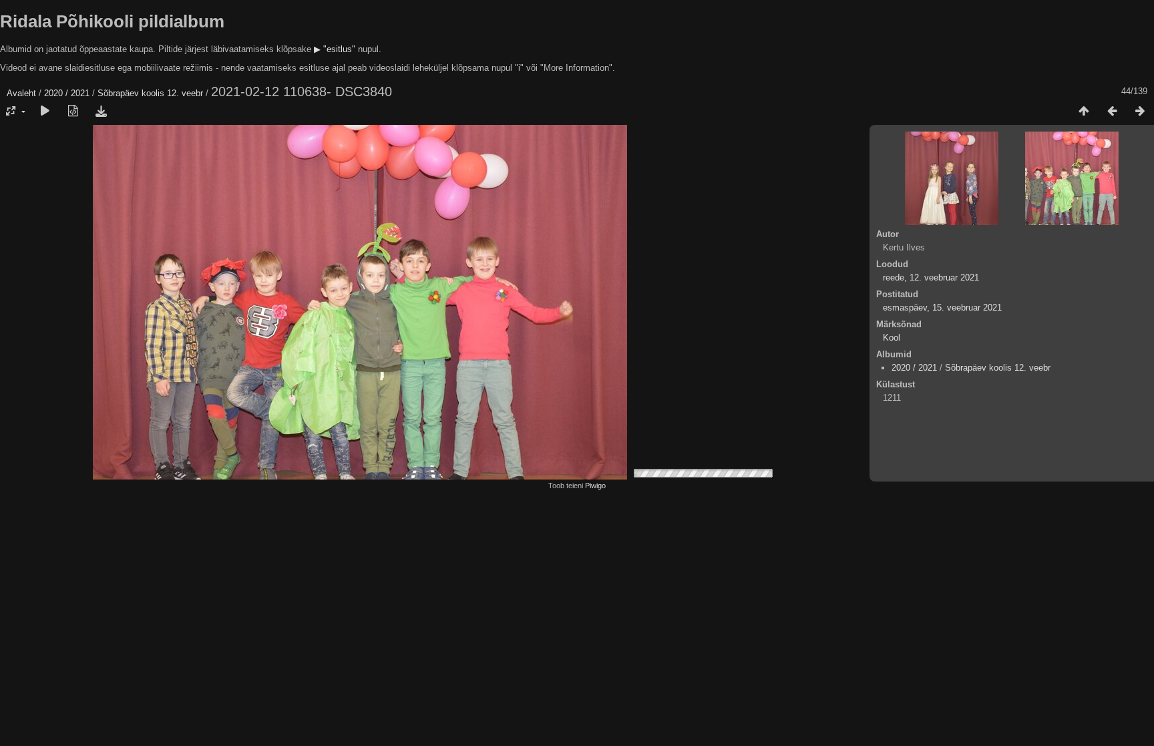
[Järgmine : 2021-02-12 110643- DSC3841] (1140, 111)
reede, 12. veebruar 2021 (931, 277)
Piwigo (595, 486)
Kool (891, 338)
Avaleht (21, 93)
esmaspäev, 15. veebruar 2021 (942, 308)
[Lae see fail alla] (101, 111)
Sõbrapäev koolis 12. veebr (150, 93)
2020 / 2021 (66, 93)
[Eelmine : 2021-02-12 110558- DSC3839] (1112, 111)
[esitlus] (45, 111)
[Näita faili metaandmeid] (73, 111)
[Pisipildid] (1084, 111)
